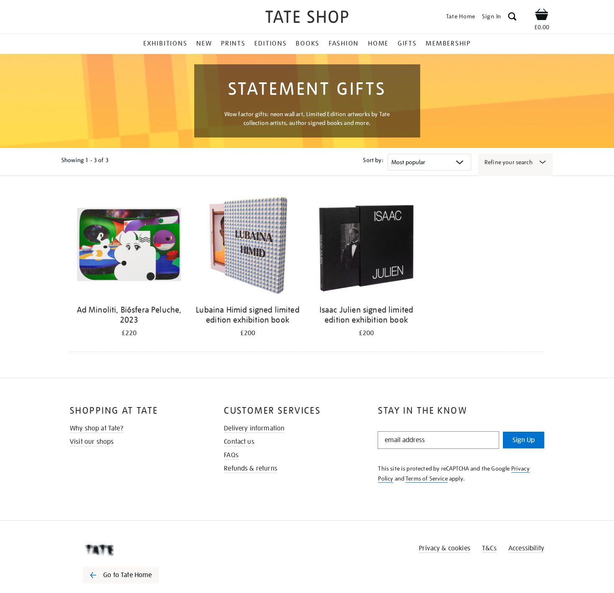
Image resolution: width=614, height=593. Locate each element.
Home (378, 43)
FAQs (231, 455)
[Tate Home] (135, 550)
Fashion (344, 43)
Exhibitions (165, 43)
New (204, 43)
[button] (512, 17)
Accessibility (526, 548)
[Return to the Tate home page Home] (307, 18)
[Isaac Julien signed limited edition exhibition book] (366, 245)
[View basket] (542, 16)
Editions (270, 43)
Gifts (407, 43)
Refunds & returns (250, 468)
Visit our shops (92, 442)
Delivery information (254, 428)
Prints (233, 43)
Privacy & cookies (444, 548)
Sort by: (373, 160)
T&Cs (489, 548)
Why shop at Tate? (96, 428)
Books (308, 43)
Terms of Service (427, 478)
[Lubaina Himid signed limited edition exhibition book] (248, 245)
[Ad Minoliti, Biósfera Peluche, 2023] (129, 245)
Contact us (239, 442)
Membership (448, 43)
